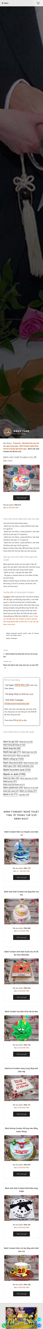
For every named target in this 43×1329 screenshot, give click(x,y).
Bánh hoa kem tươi (17, 769)
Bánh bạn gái (12, 752)
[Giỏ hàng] (38, 3)
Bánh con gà (23, 755)
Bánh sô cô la (31, 788)
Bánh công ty (13, 758)
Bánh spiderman (13, 787)
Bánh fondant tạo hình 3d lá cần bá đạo (21, 1011)
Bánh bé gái (10, 741)
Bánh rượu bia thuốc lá (14, 785)
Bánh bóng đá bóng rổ (14, 745)
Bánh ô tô (10, 794)
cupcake (24, 795)
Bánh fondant (12, 638)
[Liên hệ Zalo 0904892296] (39, 1319)
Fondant (6, 597)
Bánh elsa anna (13, 762)
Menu (6, 3)
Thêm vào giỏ (21, 498)
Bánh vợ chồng (28, 791)
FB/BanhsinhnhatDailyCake (16, 703)
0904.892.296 (22, 685)
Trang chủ (17, 443)
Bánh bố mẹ (9, 755)
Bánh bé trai (26, 742)
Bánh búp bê (12, 748)
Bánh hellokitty (25, 766)
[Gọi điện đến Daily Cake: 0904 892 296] (3, 1326)
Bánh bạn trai (29, 752)
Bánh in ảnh (14, 774)
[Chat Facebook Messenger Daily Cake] (39, 1326)
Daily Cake (21, 431)
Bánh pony (10, 781)
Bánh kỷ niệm (11, 778)
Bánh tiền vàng (11, 791)
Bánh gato (9, 766)
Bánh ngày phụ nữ (28, 778)
